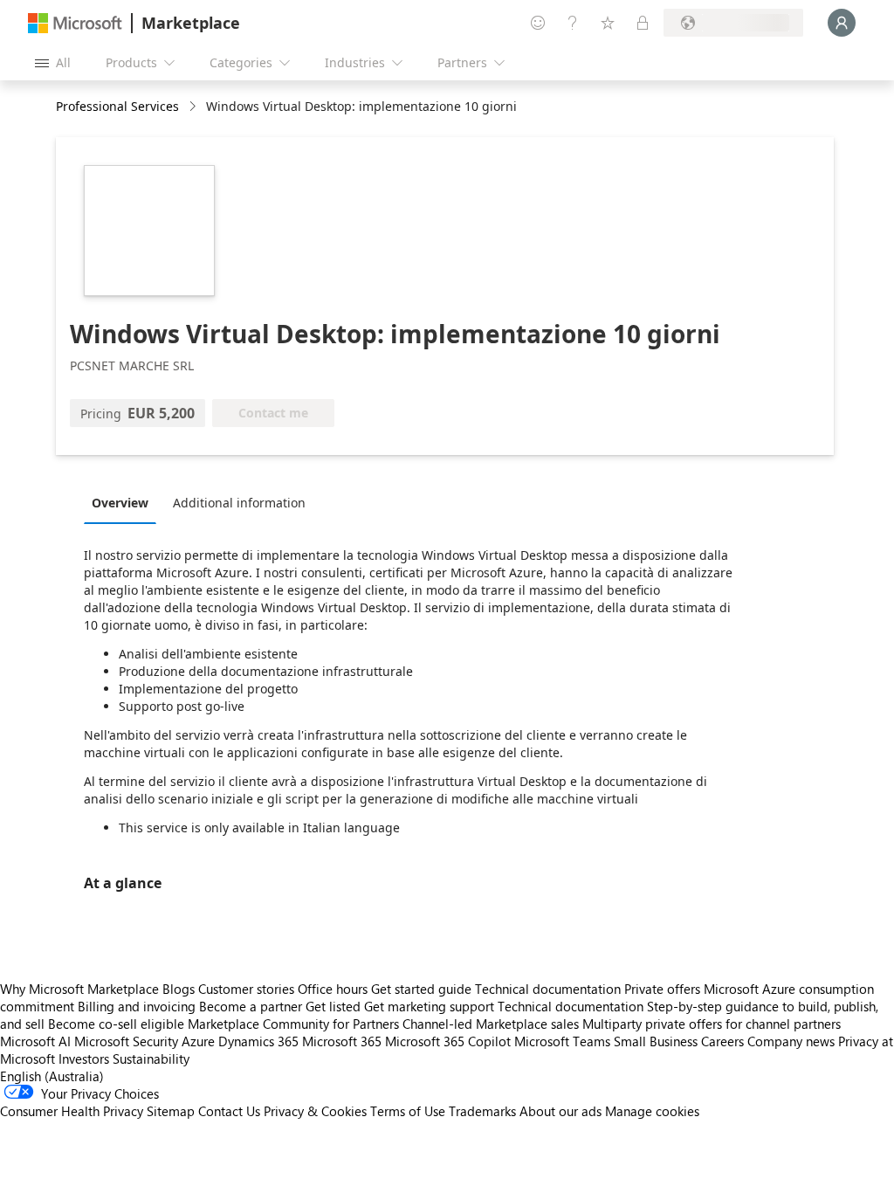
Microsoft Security (126, 1041)
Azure (198, 1041)
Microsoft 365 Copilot (448, 1041)
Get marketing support (429, 1006)
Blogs (178, 988)
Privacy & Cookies (315, 1111)
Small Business (656, 1041)
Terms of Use (407, 1111)
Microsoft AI (35, 1041)
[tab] (124, 502)
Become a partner (250, 1006)
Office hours (333, 988)
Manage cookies (652, 1111)
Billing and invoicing (137, 1006)
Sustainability (151, 1058)
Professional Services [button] (117, 106)
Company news (791, 1041)
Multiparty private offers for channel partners (711, 1023)
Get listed (333, 1006)
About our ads (560, 1111)
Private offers (662, 988)
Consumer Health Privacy (71, 1111)
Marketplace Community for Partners (293, 1023)
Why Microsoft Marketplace (79, 988)
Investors (83, 1058)
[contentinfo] (194, 107)
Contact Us (229, 1111)
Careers (722, 1041)
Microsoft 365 (342, 1041)
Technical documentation (548, 988)
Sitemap (171, 1111)
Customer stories (246, 988)
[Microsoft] (75, 23)
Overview (120, 502)
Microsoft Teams (562, 1041)
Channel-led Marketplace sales (490, 1023)
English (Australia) (52, 1076)
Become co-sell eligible (116, 1023)
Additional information (239, 502)
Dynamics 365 (258, 1041)
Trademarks (482, 1111)
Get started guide (421, 988)
